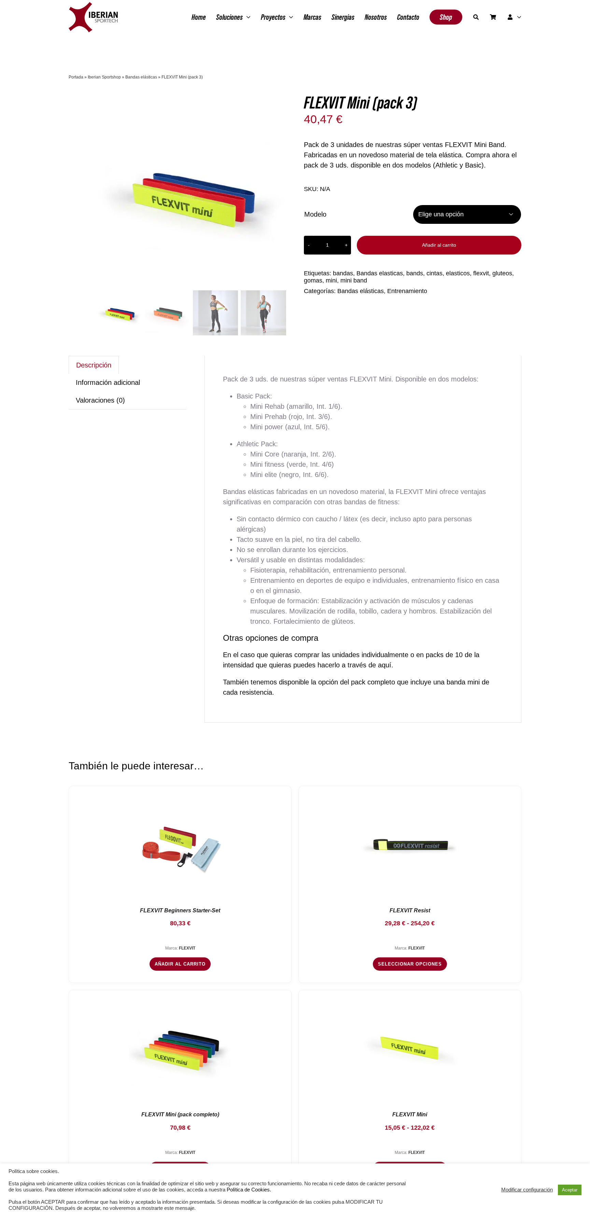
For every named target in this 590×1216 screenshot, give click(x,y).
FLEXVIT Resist (410, 910)
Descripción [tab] (93, 365)
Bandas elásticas (141, 77)
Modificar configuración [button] (527, 1189)
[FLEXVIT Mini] (410, 1048)
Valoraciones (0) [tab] (100, 400)
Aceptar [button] (569, 1189)
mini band (353, 280)
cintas (434, 273)
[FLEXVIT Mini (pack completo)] (180, 1048)
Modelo (315, 214)
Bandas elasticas (379, 273)
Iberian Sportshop (104, 77)
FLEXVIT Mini (409, 1114)
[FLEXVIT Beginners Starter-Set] (180, 844)
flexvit (481, 273)
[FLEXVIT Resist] (410, 844)
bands (414, 273)
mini (331, 280)
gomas (313, 280)
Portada (76, 77)
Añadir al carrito (439, 245)
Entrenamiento (407, 291)
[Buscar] (476, 17)
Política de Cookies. (249, 1189)
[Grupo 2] (93, 5)
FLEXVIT (187, 948)
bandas (343, 273)
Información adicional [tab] (108, 382)
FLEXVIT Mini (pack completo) (180, 1114)
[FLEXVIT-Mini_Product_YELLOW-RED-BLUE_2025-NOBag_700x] (191, 193)
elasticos (458, 273)
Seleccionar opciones (410, 964)
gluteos (502, 273)
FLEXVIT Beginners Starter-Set (180, 910)
